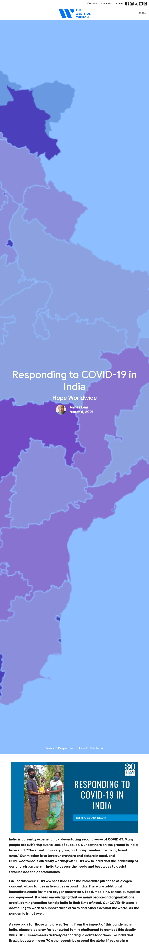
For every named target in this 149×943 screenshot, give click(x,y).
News (50, 748)
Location (106, 3)
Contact (92, 3)
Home (119, 3)
